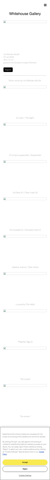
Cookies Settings (25, 475)
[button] (25, 34)
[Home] (25, 15)
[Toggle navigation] (45, 5)
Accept (25, 462)
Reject (25, 469)
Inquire (8, 69)
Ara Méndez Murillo (11, 54)
